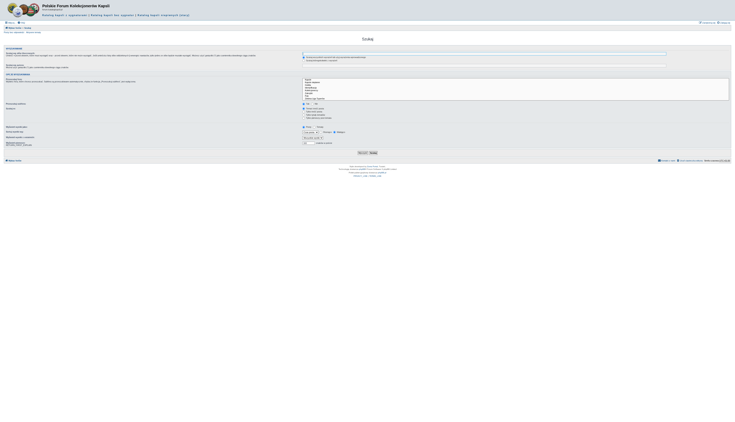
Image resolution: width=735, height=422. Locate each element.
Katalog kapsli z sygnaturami (64, 15)
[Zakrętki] (516, 93)
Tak (307, 104)
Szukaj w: (11, 108)
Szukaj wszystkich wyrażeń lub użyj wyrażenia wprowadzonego (335, 57)
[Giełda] (516, 85)
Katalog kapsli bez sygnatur (112, 15)
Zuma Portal (372, 166)
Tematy (319, 127)
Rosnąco (327, 132)
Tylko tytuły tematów (315, 115)
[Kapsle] (516, 80)
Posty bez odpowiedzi (14, 32)
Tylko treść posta (313, 111)
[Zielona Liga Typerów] (516, 98)
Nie (316, 104)
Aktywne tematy (33, 32)
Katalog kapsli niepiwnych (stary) (163, 15)
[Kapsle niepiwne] (516, 82)
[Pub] (516, 96)
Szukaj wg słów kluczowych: (20, 53)
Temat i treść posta (314, 108)
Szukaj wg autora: (15, 65)
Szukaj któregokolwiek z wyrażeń (321, 60)
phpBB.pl (382, 173)
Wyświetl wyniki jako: (17, 127)
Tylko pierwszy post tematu (318, 118)
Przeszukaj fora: (14, 79)
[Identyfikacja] (516, 88)
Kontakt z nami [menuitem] (668, 160)
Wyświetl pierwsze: (15, 143)
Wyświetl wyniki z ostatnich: (20, 137)
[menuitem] (21, 22)
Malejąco (340, 132)
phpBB (362, 169)
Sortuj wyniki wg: (15, 132)
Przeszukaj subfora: (16, 104)
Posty (308, 127)
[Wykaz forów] (23, 10)
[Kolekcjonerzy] (516, 90)
